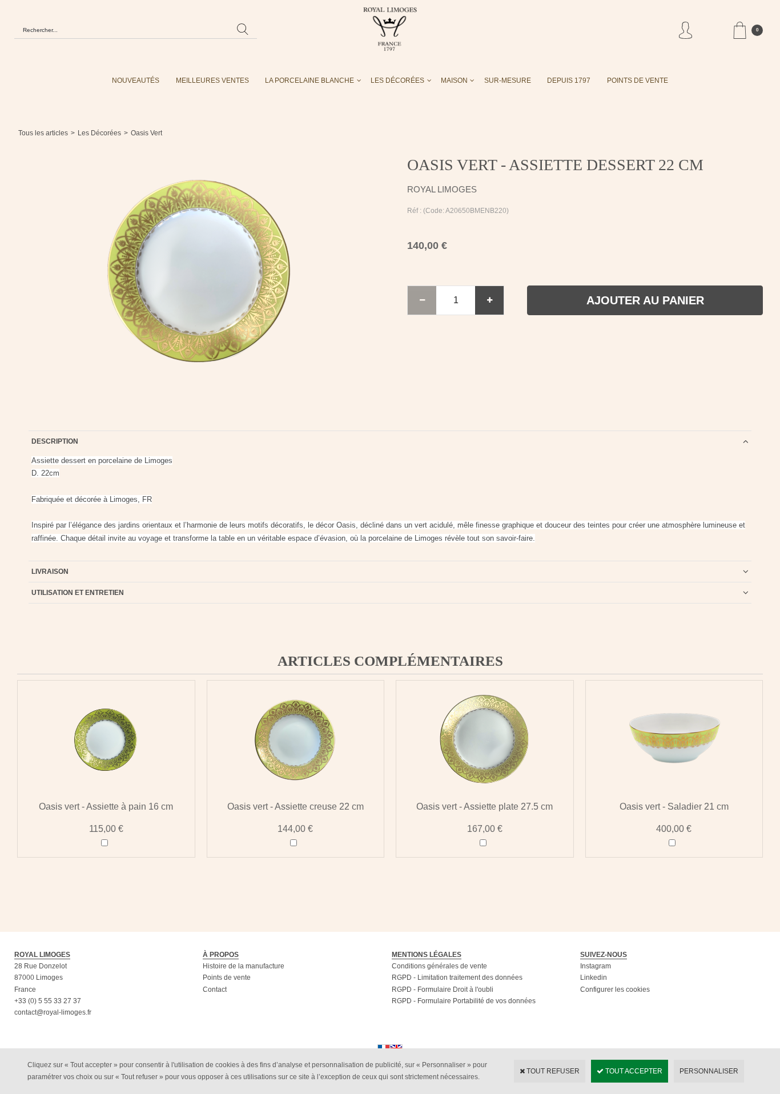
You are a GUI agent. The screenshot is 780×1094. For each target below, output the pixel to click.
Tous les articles (43, 133)
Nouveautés (135, 81)
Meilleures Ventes (212, 81)
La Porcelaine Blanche (309, 81)
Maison (454, 81)
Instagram (595, 966)
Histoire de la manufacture (243, 966)
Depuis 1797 (568, 81)
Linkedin (593, 978)
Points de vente (227, 978)
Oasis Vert (146, 133)
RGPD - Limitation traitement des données (457, 978)
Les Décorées (397, 81)
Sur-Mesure (507, 81)
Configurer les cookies (615, 990)
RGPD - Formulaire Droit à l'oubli (442, 990)
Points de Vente (637, 81)
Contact (215, 990)
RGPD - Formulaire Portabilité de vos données (464, 1001)
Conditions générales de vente (439, 966)
